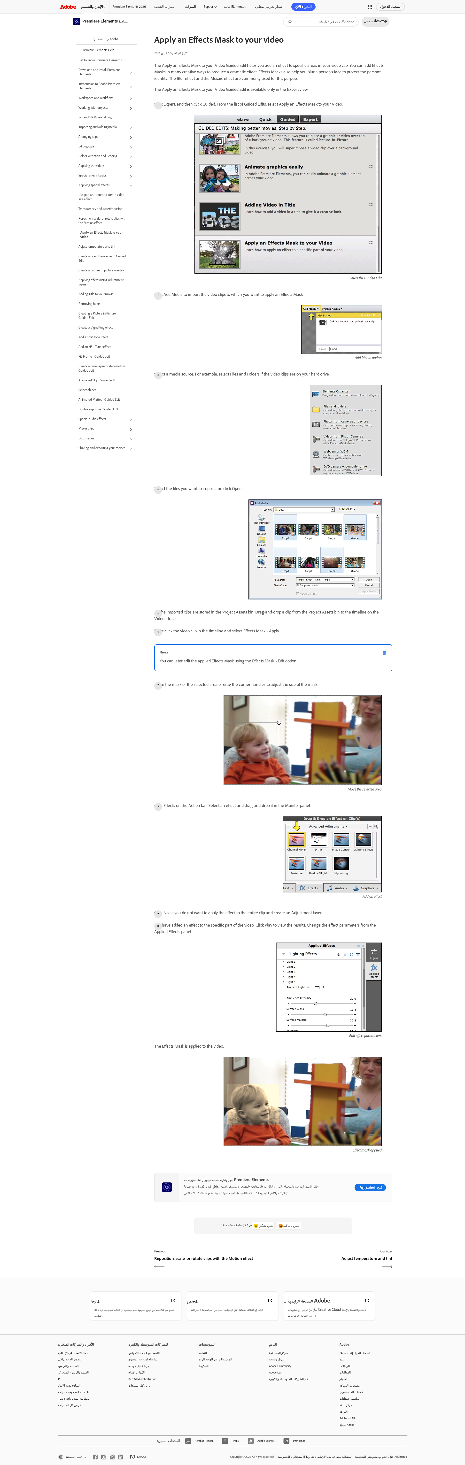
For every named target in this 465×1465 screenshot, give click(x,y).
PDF (60, 1379)
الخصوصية (284, 1456)
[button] (370, 7)
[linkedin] (120, 1457)
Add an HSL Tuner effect (94, 347)
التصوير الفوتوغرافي (70, 1359)
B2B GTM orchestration (142, 1379)
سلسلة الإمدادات (349, 1398)
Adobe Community (280, 1366)
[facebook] (95, 1457)
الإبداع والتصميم (92, 7)
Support (209, 7)
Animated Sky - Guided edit (96, 380)
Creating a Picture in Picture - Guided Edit (97, 316)
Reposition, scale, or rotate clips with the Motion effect (102, 221)
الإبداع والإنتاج (136, 1372)
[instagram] (103, 1457)
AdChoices (401, 1456)
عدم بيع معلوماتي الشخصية (371, 1456)
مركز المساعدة (278, 1353)
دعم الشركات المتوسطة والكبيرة (289, 1379)
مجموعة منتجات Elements (73, 1392)
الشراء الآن (303, 7)
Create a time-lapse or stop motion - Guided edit (102, 369)
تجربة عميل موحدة (139, 1366)
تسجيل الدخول (390, 7)
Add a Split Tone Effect (93, 337)
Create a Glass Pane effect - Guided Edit (102, 259)
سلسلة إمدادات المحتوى (142, 1359)
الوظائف (345, 1366)
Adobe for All (347, 1418)
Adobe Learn (276, 1372)
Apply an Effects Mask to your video (101, 235)
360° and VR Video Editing (95, 117)
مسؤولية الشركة (350, 1385)
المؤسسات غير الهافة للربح (215, 1359)
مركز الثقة (346, 1405)
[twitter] (112, 1457)
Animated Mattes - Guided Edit (99, 400)
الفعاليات (345, 1372)
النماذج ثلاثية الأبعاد (69, 1385)
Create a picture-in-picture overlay (101, 270)
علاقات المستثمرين (351, 1392)
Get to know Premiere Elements (100, 60)
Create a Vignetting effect (95, 328)
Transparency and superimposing (100, 209)
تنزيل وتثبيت (276, 1359)
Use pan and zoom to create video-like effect (101, 197)
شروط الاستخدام (303, 1456)
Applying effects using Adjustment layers (101, 282)
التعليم (203, 1353)
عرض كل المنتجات (69, 1405)
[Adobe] (68, 6)
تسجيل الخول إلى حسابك (355, 1353)
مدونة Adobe (347, 1425)
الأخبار (343, 1379)
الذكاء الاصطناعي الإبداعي (73, 1353)
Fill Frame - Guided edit (94, 357)
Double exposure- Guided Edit (98, 409)
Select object (87, 390)
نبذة (342, 1359)
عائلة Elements (234, 7)
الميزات (190, 7)
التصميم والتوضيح (68, 1366)
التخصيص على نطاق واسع (144, 1353)
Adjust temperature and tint (96, 247)
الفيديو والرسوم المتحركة (73, 1372)
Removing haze (89, 304)
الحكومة (204, 1366)
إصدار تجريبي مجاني (269, 7)
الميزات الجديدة (164, 7)
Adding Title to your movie (96, 294)
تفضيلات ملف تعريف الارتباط (334, 1456)
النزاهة (344, 1411)
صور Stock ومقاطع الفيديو (73, 1398)
